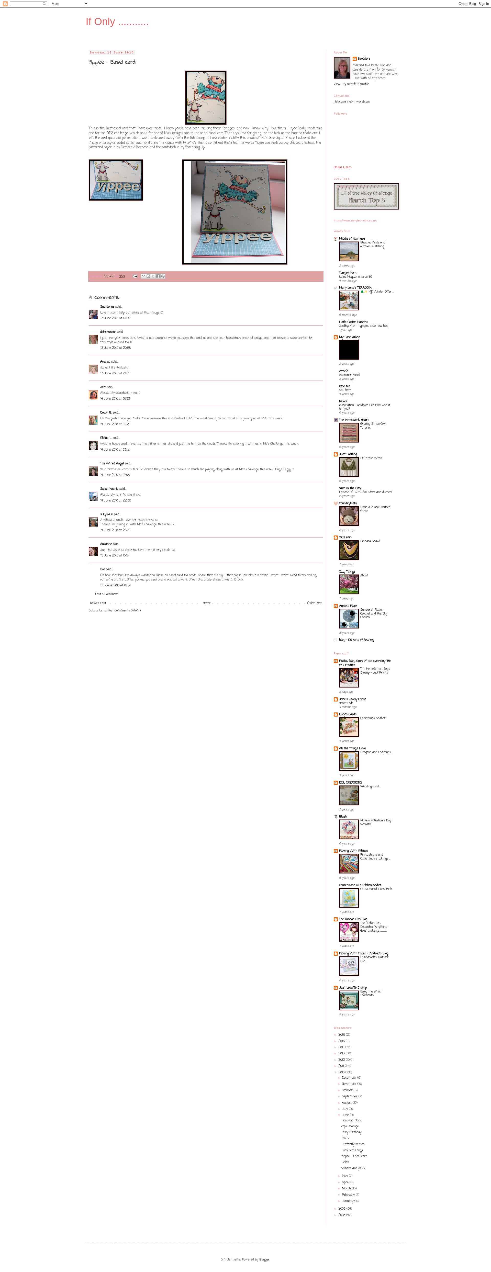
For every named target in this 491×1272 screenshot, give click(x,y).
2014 (341, 1047)
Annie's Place (348, 606)
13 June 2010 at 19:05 (115, 318)
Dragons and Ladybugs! (376, 752)
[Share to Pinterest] (162, 276)
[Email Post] (134, 276)
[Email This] (143, 276)
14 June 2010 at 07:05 (115, 475)
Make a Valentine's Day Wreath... (375, 822)
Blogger (264, 1259)
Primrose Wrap (371, 458)
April (346, 1182)
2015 (342, 1041)
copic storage (350, 1126)
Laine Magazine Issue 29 (355, 277)
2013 (342, 1053)
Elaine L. (106, 438)
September (350, 1096)
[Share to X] (153, 276)
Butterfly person (353, 1144)
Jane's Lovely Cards (352, 699)
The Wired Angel (112, 463)
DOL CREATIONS (350, 782)
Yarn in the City (350, 488)
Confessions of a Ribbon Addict (360, 885)
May (345, 1176)
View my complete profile (351, 84)
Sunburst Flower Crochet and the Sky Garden (373, 614)
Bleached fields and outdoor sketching (372, 244)
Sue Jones (107, 307)
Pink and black (351, 1120)
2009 (342, 1209)
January (348, 1201)
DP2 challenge (117, 133)
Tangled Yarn (347, 273)
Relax (345, 1162)
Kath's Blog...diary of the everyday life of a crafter (365, 663)
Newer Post (98, 603)
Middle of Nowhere (352, 239)
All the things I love (352, 748)
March (347, 1188)
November (349, 1084)
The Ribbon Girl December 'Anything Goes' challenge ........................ (373, 927)
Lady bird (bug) (352, 1150)
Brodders (364, 59)
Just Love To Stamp (353, 988)
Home (207, 603)
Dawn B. (106, 412)
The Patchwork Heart (354, 420)
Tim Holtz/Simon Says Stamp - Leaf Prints (375, 671)
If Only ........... (117, 21)
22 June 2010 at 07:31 (115, 585)
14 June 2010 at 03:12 (115, 450)
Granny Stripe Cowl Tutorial (373, 426)
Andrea (105, 362)
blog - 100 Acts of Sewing (356, 640)
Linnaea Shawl (370, 541)
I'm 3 (345, 1138)
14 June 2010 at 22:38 (115, 500)
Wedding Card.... (370, 786)
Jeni (103, 387)
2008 (342, 1215)
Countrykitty (348, 503)
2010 (341, 1072)
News (343, 401)
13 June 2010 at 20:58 (115, 348)
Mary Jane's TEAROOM (355, 288)
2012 (342, 1060)
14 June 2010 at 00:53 (115, 399)
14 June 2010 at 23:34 (115, 530)
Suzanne (106, 544)
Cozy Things (347, 572)
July (345, 1109)
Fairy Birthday (351, 1132)
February (349, 1194)
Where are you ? (353, 1168)
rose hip (344, 386)
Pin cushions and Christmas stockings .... (375, 857)
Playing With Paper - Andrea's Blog (363, 953)
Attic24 (344, 371)
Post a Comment (106, 594)
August (347, 1103)
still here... (345, 390)
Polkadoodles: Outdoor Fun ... (374, 959)
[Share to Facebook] (158, 276)
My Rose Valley (349, 337)
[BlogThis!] (148, 276)
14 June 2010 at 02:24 (115, 424)
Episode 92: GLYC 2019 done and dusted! (365, 492)
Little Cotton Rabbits (353, 322)
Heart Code (346, 703)
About (364, 575)
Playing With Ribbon (353, 851)
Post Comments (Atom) (124, 610)
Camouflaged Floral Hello (376, 889)
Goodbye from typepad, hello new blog (363, 326)
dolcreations (108, 332)
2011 (341, 1066)
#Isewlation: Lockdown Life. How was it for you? (364, 407)
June (346, 1115)
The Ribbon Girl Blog (353, 919)
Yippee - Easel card (354, 1156)
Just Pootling (348, 454)
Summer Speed (349, 375)
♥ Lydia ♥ (106, 514)
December (349, 1078)
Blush (343, 816)
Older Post (314, 603)
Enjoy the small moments (370, 993)
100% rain (345, 537)
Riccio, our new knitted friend (375, 509)
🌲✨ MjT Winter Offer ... (376, 291)
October (348, 1090)
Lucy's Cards (347, 714)
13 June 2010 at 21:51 (114, 373)
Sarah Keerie (109, 489)
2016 (342, 1035)
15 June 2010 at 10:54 (114, 555)
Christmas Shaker (373, 718)
